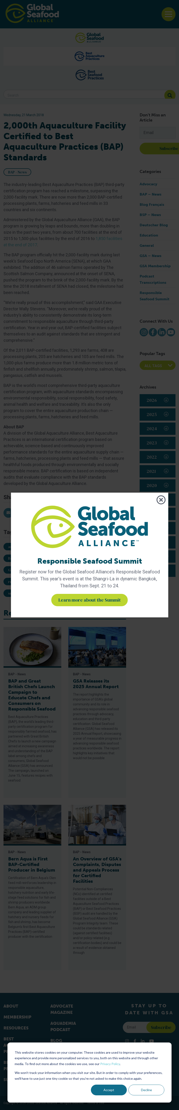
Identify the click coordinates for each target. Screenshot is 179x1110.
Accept (108, 1090)
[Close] (161, 500)
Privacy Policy (110, 1064)
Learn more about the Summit (89, 600)
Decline (146, 1090)
